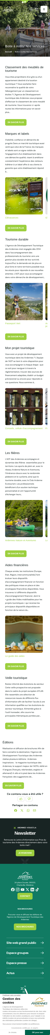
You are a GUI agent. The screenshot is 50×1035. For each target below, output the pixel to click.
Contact (25, 896)
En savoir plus (16, 122)
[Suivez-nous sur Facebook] (13, 889)
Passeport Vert (12, 323)
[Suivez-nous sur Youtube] (22, 889)
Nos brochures (25, 926)
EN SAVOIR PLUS (13, 785)
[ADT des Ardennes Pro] (8, 9)
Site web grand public (21, 943)
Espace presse (16, 963)
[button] (25, 2)
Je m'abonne (25, 853)
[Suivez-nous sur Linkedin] (32, 889)
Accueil (8, 52)
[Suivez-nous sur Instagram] (17, 889)
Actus (10, 973)
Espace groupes (17, 953)
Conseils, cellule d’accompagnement (24, 428)
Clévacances (11, 217)
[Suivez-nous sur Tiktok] (37, 889)
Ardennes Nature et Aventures (20, 540)
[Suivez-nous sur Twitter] (27, 889)
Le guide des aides (14, 656)
